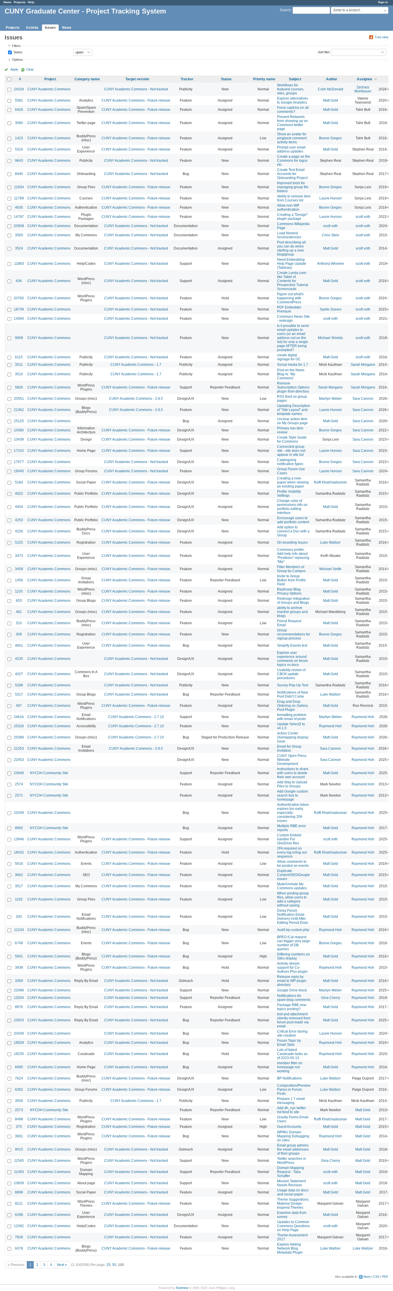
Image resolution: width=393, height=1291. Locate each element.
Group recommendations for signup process (293, 634)
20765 (19, 298)
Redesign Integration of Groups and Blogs (293, 601)
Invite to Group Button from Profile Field (291, 580)
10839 (19, 1183)
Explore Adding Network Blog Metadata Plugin (290, 1248)
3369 (19, 981)
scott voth (363, 217)
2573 (19, 1110)
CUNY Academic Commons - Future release (136, 100)
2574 (19, 784)
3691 (19, 1136)
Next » (62, 1265)
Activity (32, 28)
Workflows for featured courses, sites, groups (290, 89)
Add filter (324, 52)
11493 (19, 1172)
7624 (19, 1078)
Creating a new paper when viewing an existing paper (293, 482)
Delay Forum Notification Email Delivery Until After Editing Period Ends (292, 917)
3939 (19, 968)
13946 (19, 839)
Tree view (381, 37)
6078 (19, 1248)
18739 (19, 309)
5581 (19, 100)
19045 (19, 471)
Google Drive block (292, 990)
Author (331, 79)
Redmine (182, 1288)
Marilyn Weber (330, 399)
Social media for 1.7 (292, 365)
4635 (19, 207)
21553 (19, 749)
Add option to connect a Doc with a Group (293, 531)
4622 (19, 494)
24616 (19, 717)
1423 (19, 138)
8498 (19, 1119)
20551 (19, 399)
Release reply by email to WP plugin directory (291, 981)
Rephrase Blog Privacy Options (289, 591)
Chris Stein (330, 235)
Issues (50, 28)
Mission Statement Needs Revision (291, 1183)
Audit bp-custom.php (293, 930)
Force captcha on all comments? (293, 110)
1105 (19, 591)
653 (19, 601)
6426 (19, 110)
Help (31, 2)
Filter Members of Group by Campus (291, 569)
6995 (19, 1067)
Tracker (187, 79)
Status (17, 52)
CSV (376, 1276)
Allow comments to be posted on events (293, 864)
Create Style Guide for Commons (292, 439)
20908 (19, 226)
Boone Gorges (330, 138)
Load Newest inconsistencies (289, 235)
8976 (19, 1007)
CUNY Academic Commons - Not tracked (136, 89)
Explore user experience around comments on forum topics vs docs (292, 659)
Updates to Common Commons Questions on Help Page (293, 1226)
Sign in (383, 2)
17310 (19, 451)
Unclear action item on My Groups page (292, 421)
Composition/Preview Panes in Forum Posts (293, 1090)
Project (50, 79)
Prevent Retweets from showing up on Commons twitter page (292, 123)
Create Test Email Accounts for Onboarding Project (292, 174)
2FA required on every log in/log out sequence (292, 852)
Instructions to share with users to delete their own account (292, 773)
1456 (19, 580)
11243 (19, 930)
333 (19, 917)
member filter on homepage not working (289, 1067)
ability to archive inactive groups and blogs (292, 612)
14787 (19, 217)
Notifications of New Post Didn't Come (292, 694)
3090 (19, 123)
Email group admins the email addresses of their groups (293, 1149)
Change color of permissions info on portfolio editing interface (292, 507)
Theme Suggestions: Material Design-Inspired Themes (293, 1203)
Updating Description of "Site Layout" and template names (293, 410)
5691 (19, 956)
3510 (19, 374)
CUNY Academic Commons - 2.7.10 (136, 717)
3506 (19, 1101)
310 (19, 623)
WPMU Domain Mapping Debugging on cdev (293, 1136)
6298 (19, 1215)
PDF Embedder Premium (289, 309)
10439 (19, 439)
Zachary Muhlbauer (362, 89)
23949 (19, 773)
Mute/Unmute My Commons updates (292, 886)
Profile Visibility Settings (289, 494)
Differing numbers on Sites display (293, 956)
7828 (19, 1237)
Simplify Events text (292, 645)
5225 (19, 542)
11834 (19, 187)
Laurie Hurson (330, 198)
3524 (19, 248)
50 (114, 1265)
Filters (16, 45)
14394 (19, 319)
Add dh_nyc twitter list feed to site (291, 1110)
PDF (385, 1276)
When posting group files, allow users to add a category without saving (293, 899)
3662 (19, 875)
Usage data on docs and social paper (292, 1192)
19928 (19, 1043)
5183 (19, 482)
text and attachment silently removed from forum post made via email (293, 1020)
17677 (19, 462)
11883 (19, 264)
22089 (19, 990)
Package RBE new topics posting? (291, 1007)
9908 (19, 338)
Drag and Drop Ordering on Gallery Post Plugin (292, 706)
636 (19, 281)
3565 (19, 235)
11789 (19, 198)
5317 (19, 694)
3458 (19, 569)
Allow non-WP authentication (288, 207)
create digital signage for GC (289, 357)
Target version (137, 79)
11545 (19, 1161)
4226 (19, 531)
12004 (19, 998)
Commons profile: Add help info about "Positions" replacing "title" (293, 556)
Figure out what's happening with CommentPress (290, 298)
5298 (19, 685)
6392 (19, 1090)
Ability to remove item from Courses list (293, 198)
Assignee (364, 79)
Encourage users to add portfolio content (293, 520)
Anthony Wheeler (330, 264)
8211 (19, 1203)
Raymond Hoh (363, 717)
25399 (19, 737)
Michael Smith (330, 569)
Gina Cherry (330, 998)
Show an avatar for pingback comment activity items (292, 138)
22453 (19, 760)
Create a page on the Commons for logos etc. (293, 161)
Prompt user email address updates (291, 149)
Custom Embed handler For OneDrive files (289, 839)
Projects (20, 2)
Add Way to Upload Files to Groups (292, 784)
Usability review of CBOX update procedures (291, 674)
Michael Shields (330, 338)
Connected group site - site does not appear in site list (291, 451)
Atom (367, 1276)
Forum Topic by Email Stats (289, 1043)
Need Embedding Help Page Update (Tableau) (291, 264)
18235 (19, 1054)
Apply (14, 69)
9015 (19, 1149)
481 (19, 612)
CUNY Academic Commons (48, 89)
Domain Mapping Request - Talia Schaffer (290, 1172)
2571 (19, 795)
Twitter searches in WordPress (291, 1161)
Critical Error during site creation (292, 1033)
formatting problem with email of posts (291, 717)
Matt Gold (330, 100)
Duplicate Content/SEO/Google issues (293, 875)
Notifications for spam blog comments (293, 998)
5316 (19, 149)
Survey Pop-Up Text (292, 685)
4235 (19, 659)
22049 (19, 813)
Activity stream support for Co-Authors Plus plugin (292, 967)
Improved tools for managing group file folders (292, 187)
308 (19, 634)
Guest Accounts (289, 1127)
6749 (19, 943)
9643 (19, 161)
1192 (19, 899)
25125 (19, 421)
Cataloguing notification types (290, 462)
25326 (19, 726)
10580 (19, 430)
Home (7, 2)
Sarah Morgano (363, 365)
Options (17, 59)
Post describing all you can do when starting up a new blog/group (291, 248)
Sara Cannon (362, 399)
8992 (19, 828)
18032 (19, 852)
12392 (19, 1226)
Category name (87, 79)
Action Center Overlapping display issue (292, 737)
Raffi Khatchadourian (330, 482)
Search (285, 10)
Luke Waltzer (330, 542)
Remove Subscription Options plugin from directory (293, 387)
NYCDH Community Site (49, 773)
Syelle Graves (331, 309)
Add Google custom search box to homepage (292, 795)
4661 (19, 645)
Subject (295, 79)
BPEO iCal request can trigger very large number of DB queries (293, 943)
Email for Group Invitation (289, 748)
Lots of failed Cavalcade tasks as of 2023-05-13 (292, 1054)
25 (108, 1265)
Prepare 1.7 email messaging (291, 1101)
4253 (19, 520)
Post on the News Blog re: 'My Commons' (290, 374)
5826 (19, 387)
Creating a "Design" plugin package (292, 217)
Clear (30, 69)
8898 (19, 1192)
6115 (19, 357)
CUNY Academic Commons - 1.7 (135, 365)
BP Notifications (289, 1078)
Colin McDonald (330, 89)
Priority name (264, 79)
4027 (19, 674)
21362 (19, 410)
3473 (19, 556)
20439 (19, 1033)
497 (19, 706)
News (66, 28)
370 (19, 1127)
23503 (19, 1020)
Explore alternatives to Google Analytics (292, 100)
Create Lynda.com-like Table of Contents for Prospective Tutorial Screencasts (292, 281)
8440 (19, 174)
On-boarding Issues (292, 542)
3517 (19, 886)
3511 (19, 365)
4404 (19, 507)
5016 (19, 864)
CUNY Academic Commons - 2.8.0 (136, 399)
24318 (19, 89)
